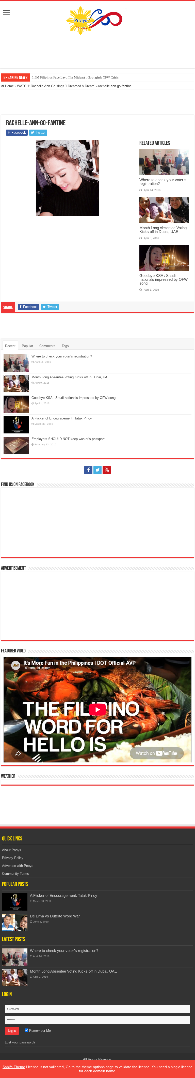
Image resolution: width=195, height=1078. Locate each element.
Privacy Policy (12, 858)
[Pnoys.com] (97, 20)
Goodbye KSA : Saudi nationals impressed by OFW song (163, 279)
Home (9, 86)
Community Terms (15, 874)
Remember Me (39, 1031)
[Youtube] (107, 470)
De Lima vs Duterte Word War (55, 916)
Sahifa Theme (14, 1067)
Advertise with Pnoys (17, 866)
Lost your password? (20, 1042)
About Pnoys (11, 850)
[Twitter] (97, 470)
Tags (65, 346)
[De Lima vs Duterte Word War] (14, 922)
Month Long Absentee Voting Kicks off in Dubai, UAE (163, 230)
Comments (47, 346)
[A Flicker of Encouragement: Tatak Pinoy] (14, 902)
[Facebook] (88, 470)
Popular (27, 346)
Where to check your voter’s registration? (162, 182)
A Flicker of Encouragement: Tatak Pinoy (61, 418)
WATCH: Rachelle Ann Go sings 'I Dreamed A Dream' (56, 86)
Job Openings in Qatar (47, 77)
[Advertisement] (97, 51)
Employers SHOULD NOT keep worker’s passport (68, 439)
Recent (10, 346)
